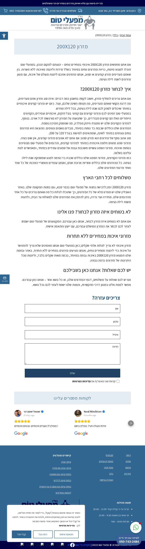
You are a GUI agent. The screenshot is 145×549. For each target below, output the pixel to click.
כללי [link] (115, 35)
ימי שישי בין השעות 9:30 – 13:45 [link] (114, 515)
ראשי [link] (128, 455)
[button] (14, 423)
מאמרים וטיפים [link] (106, 461)
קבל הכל (21, 534)
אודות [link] (128, 461)
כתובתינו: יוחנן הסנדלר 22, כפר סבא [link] (116, 10)
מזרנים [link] (127, 473)
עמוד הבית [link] (125, 35)
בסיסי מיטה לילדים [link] (62, 480)
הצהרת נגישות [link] (106, 479)
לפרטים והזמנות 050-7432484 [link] (26, 10)
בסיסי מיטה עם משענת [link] (60, 474)
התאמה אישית (66, 534)
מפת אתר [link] (108, 467)
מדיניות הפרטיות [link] (81, 381)
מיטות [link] (128, 467)
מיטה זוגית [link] (66, 461)
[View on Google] (17, 413)
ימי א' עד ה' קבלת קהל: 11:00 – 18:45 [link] (111, 509)
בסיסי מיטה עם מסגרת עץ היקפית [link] (55, 486)
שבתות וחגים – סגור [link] (120, 521)
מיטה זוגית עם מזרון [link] (62, 468)
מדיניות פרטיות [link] (67, 525)
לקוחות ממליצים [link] (63, 492)
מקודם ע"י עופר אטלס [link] (79, 545)
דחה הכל (43, 534)
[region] (46, 523)
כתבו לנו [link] (5, 281)
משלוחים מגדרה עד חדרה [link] (63, 10)
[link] (4, 36)
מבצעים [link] (109, 455)
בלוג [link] (111, 473)
